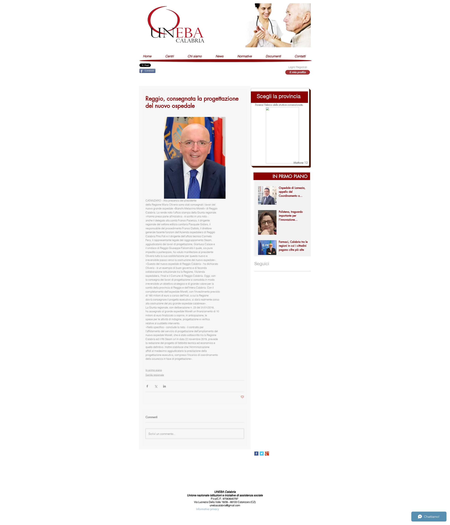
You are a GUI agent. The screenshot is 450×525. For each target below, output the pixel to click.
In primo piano (154, 370)
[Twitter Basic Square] (262, 454)
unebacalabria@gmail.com (225, 505)
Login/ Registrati (297, 67)
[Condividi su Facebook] (147, 386)
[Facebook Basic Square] (256, 454)
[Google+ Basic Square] (267, 454)
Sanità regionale (155, 374)
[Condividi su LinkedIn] (164, 386)
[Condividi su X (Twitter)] (156, 386)
